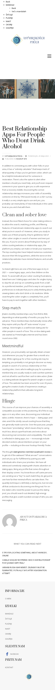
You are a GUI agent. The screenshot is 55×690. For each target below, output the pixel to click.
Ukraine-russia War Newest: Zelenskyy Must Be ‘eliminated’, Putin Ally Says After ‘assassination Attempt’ (24, 570)
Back (8, 1)
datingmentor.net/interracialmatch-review (31, 451)
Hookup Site (21, 159)
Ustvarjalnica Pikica (14, 156)
